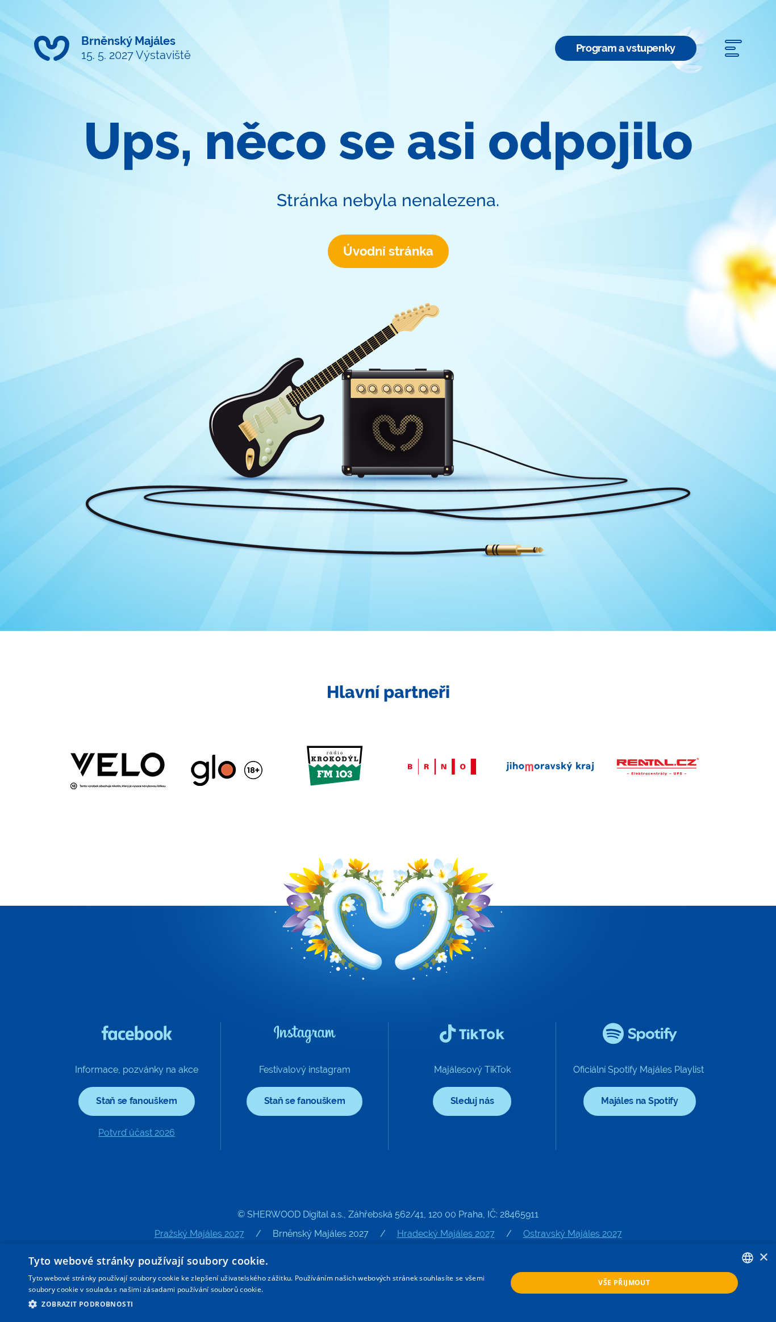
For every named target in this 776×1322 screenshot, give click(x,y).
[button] (260, 1304)
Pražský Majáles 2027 (199, 1233)
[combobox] (747, 1258)
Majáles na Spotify (639, 1100)
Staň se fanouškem (136, 1100)
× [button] (763, 1257)
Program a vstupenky (625, 48)
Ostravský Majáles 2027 (572, 1233)
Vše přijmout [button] (624, 1282)
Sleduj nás (472, 1100)
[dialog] (388, 1283)
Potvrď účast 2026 (136, 1132)
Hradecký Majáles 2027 (446, 1233)
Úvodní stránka (388, 251)
